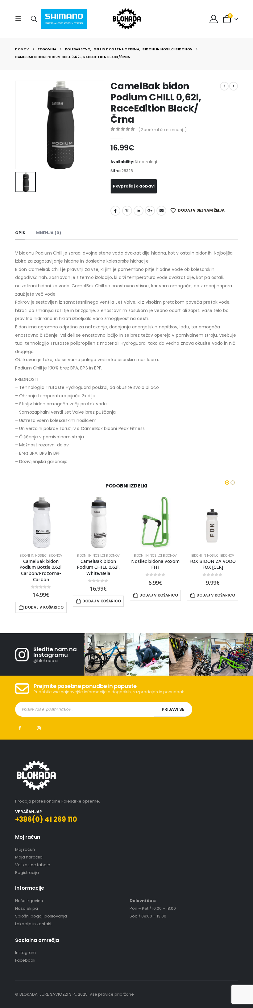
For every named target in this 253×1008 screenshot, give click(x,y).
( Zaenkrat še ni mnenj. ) (162, 130)
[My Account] (213, 19)
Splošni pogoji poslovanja (41, 910)
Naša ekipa (26, 902)
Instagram (39, 722)
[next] (233, 86)
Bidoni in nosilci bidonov (40, 555)
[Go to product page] (40, 522)
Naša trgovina (29, 894)
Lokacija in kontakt (33, 918)
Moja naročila (29, 851)
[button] (20, 19)
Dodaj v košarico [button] (44, 601)
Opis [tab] (20, 233)
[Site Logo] (127, 19)
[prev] (224, 86)
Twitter (127, 211)
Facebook (115, 211)
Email (161, 211)
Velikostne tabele (32, 859)
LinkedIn (138, 211)
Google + (150, 211)
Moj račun (25, 843)
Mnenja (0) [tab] (48, 233)
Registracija (27, 866)
